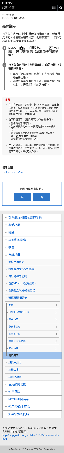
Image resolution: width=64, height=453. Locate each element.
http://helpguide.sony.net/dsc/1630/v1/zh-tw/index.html (31, 437)
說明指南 (8, 7)
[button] (61, 8)
